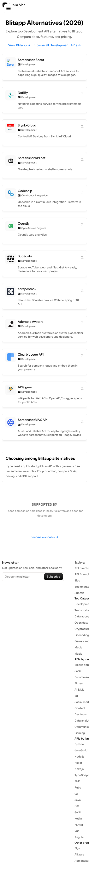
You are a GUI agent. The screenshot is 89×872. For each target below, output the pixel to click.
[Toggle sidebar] (8, 8)
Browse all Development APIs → (57, 45)
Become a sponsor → (44, 537)
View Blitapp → (19, 45)
